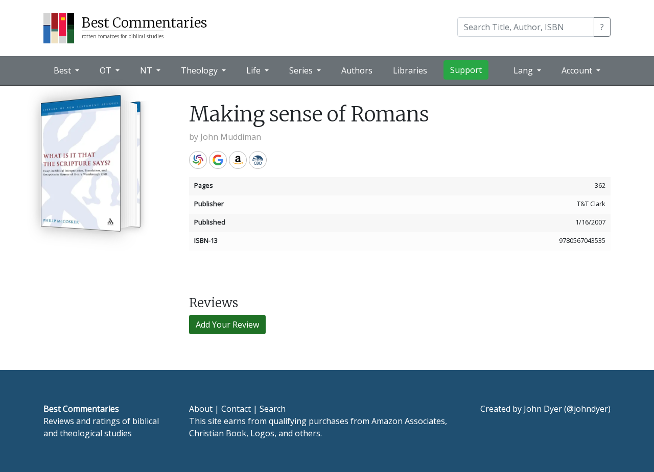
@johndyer (587, 408)
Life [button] (254, 70)
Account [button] (578, 70)
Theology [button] (200, 70)
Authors (356, 70)
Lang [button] (524, 70)
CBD (258, 160)
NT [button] (147, 70)
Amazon (238, 160)
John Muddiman (230, 136)
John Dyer (543, 408)
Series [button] (302, 70)
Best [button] (63, 70)
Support (466, 70)
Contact (236, 408)
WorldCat (198, 160)
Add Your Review (227, 324)
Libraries (410, 70)
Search (273, 408)
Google (218, 160)
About (201, 408)
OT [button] (106, 70)
